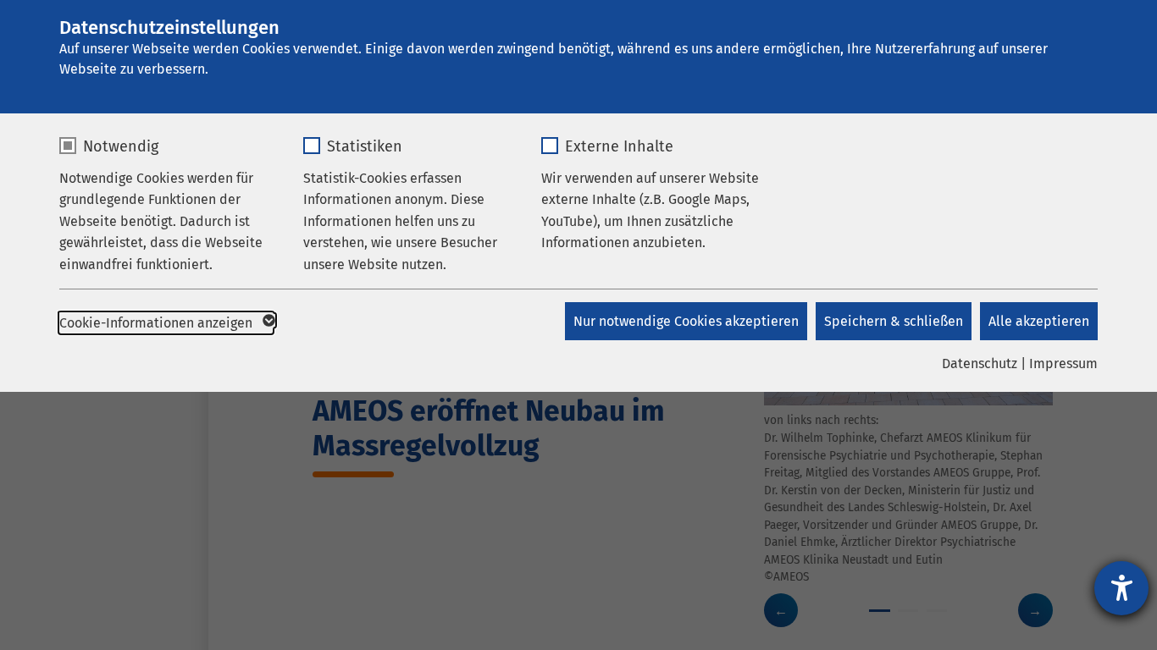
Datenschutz (979, 363)
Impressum (1063, 363)
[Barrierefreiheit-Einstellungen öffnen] (1121, 588)
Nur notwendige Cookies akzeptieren (686, 321)
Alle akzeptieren (1038, 321)
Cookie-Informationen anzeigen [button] (157, 323)
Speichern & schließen (893, 321)
